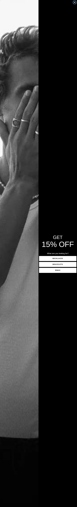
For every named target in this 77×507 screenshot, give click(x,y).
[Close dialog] (74, 2)
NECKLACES (57, 258)
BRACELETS (58, 264)
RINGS (57, 270)
